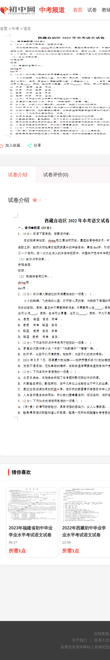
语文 (27, 28)
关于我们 (79, 640)
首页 (77, 10)
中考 (15, 28)
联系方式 (101, 640)
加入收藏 (12, 145)
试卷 (92, 10)
